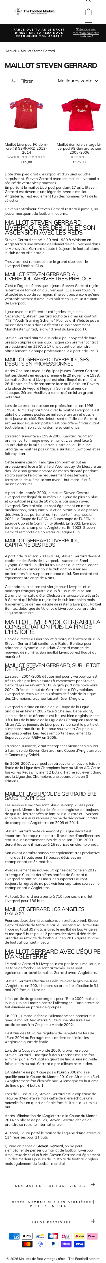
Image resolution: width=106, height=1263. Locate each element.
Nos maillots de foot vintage (51, 1186)
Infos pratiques (51, 1222)
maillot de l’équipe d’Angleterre (71, 1133)
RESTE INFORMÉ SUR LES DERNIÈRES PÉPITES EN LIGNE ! (52, 1204)
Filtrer (26, 81)
